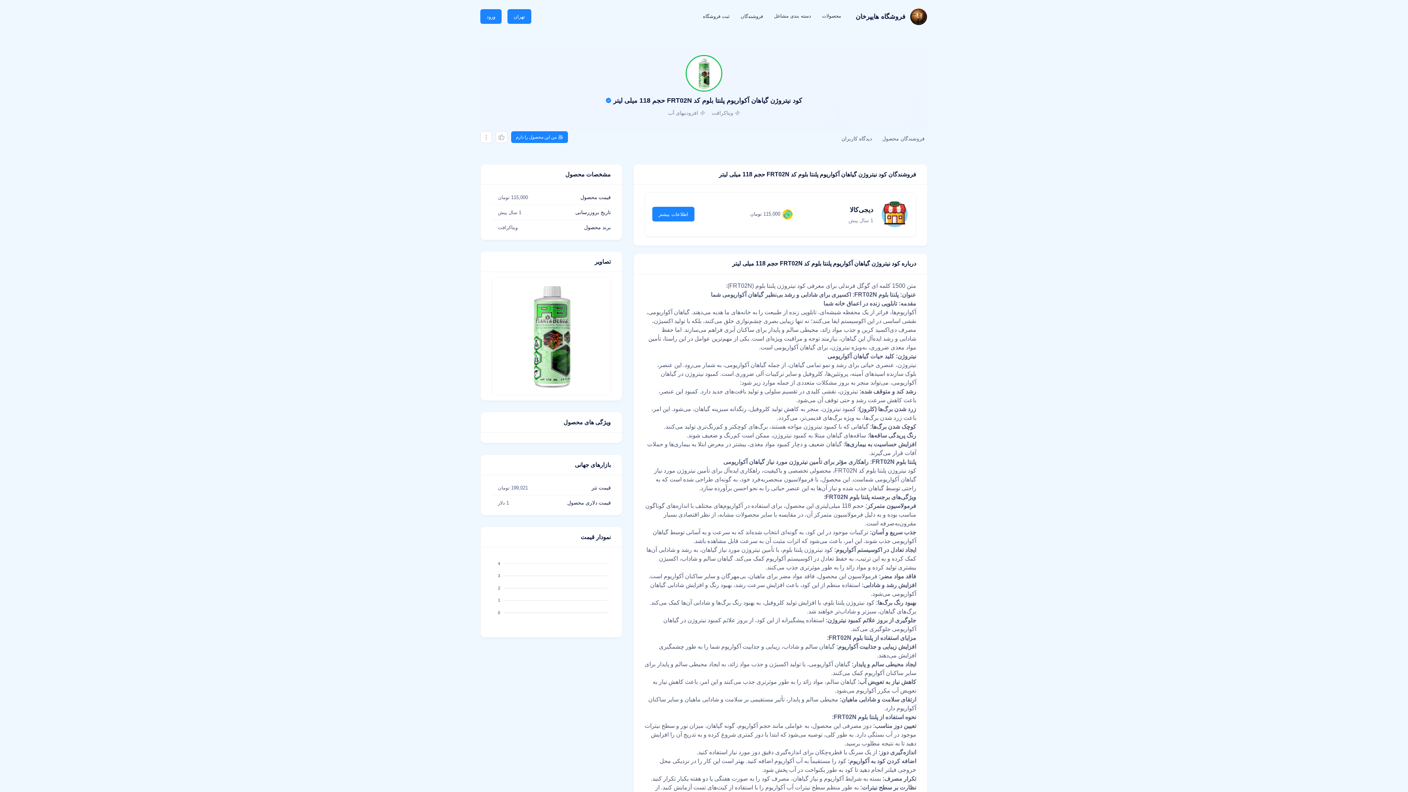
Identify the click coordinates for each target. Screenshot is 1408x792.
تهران (519, 16)
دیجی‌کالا (861, 209)
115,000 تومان (765, 214)
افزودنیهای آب (683, 113)
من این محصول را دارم (536, 137)
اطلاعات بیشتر (673, 214)
